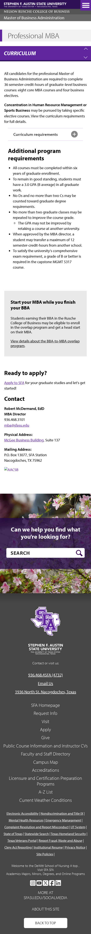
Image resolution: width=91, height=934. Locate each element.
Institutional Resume (48, 847)
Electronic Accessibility (23, 813)
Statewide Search (37, 834)
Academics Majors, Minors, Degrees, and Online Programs (45, 874)
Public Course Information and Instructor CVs (45, 746)
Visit (45, 721)
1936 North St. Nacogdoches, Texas (45, 691)
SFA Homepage (45, 705)
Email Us (45, 683)
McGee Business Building (24, 440)
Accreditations (45, 770)
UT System (78, 827)
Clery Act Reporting (18, 847)
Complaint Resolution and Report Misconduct (36, 827)
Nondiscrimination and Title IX (62, 813)
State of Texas (13, 834)
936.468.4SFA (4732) (45, 674)
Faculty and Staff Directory (45, 754)
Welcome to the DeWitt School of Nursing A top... (45, 866)
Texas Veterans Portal (22, 840)
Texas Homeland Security (68, 834)
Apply (45, 729)
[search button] (79, 553)
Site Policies (44, 854)
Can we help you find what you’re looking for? (45, 533)
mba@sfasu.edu (16, 425)
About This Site (45, 909)
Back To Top (45, 922)
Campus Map (45, 762)
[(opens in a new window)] (25, 473)
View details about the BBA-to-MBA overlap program (45, 343)
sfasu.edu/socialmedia (45, 897)
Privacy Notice (75, 847)
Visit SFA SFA (45, 870)
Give (45, 737)
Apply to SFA (14, 382)
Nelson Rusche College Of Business (37, 11)
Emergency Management (63, 820)
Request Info (45, 713)
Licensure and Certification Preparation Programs (45, 781)
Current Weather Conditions (45, 800)
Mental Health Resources (26, 820)
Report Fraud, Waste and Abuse (60, 840)
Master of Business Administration (34, 17)
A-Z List (46, 792)
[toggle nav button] (85, 5)
